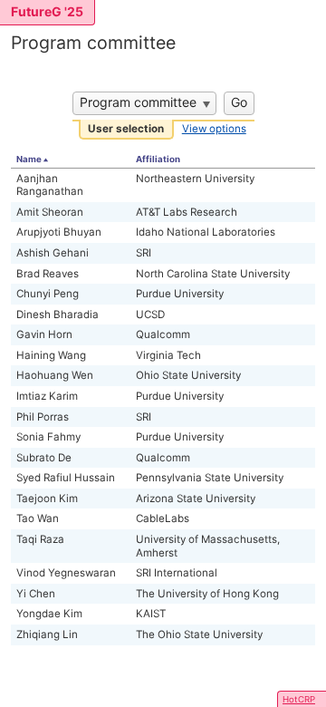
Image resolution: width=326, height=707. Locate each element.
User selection (126, 128)
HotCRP (299, 699)
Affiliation (158, 159)
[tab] (127, 130)
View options (214, 128)
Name (29, 159)
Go (239, 102)
